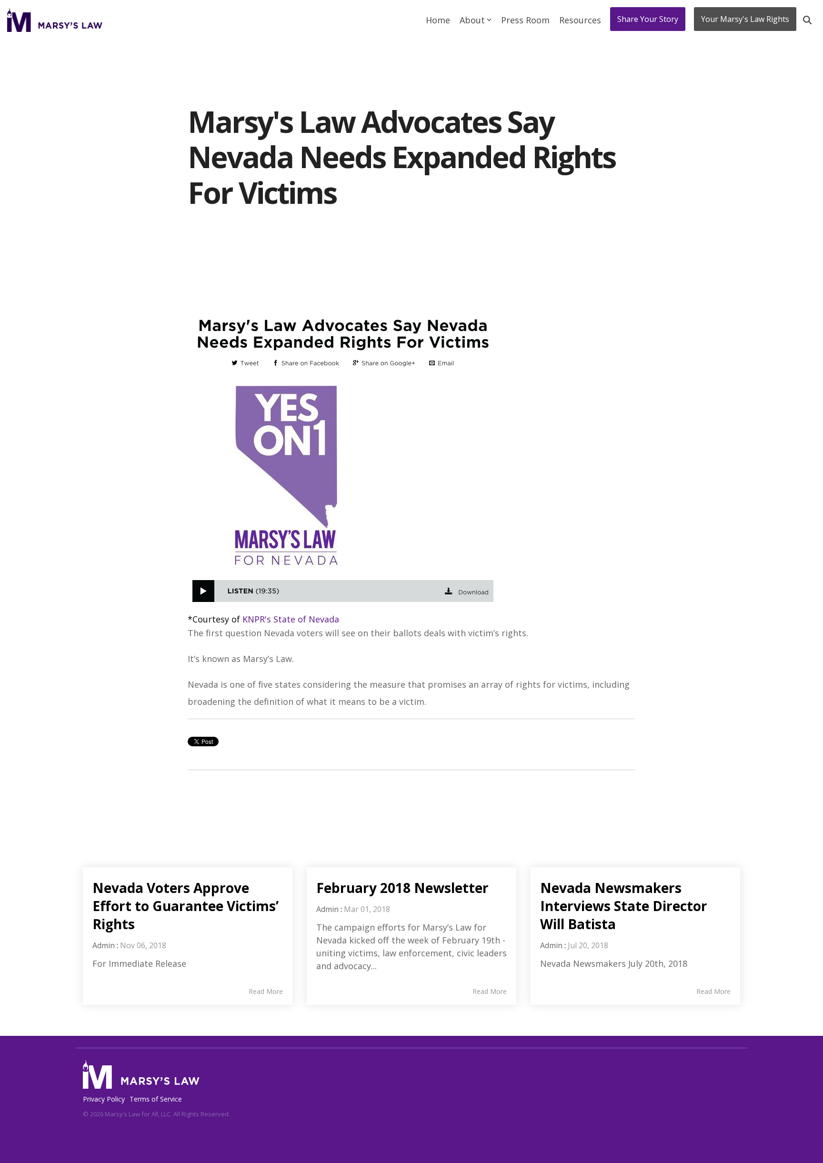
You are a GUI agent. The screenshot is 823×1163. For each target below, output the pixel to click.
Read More (266, 991)
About (472, 20)
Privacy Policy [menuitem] (104, 1098)
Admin (103, 945)
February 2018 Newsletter (402, 888)
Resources (580, 20)
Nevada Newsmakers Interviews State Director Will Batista (623, 906)
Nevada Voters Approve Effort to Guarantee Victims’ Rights (185, 906)
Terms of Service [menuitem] (156, 1098)
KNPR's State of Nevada (290, 619)
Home (438, 20)
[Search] (807, 20)
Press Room (525, 20)
